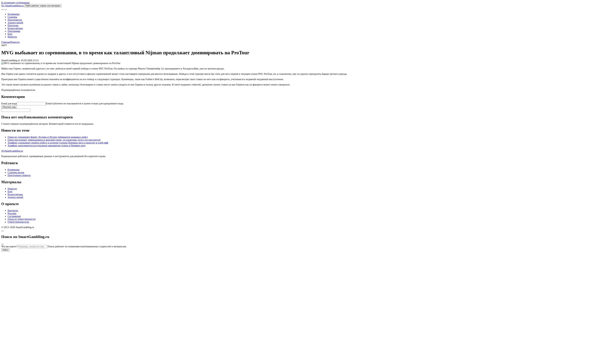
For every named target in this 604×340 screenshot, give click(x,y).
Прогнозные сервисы (19, 175)
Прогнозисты (15, 19)
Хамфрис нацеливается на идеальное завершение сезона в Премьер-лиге (47, 145)
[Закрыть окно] (2, 230)
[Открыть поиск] (2, 9)
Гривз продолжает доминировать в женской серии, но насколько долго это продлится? (54, 140)
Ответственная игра (18, 222)
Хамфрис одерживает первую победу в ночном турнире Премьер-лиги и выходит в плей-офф (58, 142)
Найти (5, 250)
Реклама (12, 213)
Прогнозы (13, 25)
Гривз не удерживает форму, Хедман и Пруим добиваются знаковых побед (48, 137)
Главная (5, 42)
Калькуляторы (15, 28)
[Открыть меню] (5, 9)
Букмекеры (14, 14)
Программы (14, 31)
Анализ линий (15, 22)
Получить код (9, 107)
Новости (12, 36)
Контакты (13, 210)
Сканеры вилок (16, 172)
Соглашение (14, 216)
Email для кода (9, 103)
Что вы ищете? (9, 246)
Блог (10, 34)
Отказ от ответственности (22, 219)
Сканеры (12, 17)
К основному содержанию (15, 2)
